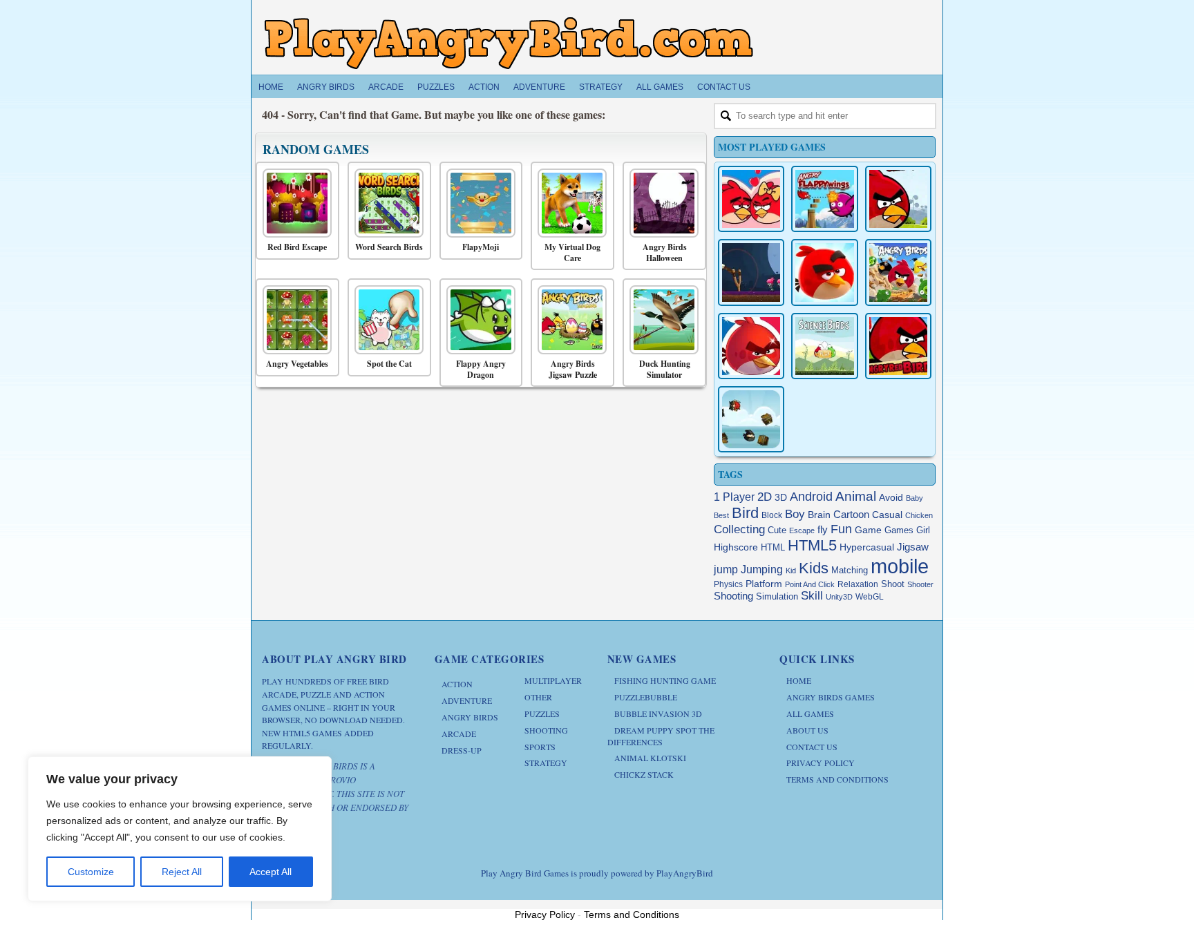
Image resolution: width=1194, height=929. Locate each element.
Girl (923, 530)
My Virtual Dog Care (572, 252)
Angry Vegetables (297, 364)
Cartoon (851, 514)
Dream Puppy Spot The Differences (660, 736)
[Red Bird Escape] (294, 203)
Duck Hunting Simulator (664, 369)
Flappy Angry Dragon (481, 369)
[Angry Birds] (898, 346)
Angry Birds (325, 87)
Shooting (733, 596)
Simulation (777, 596)
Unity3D (839, 597)
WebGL (869, 597)
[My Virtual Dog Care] (569, 203)
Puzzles (436, 87)
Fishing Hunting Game (665, 680)
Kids (813, 568)
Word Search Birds (389, 247)
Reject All (182, 871)
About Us (807, 730)
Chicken (919, 515)
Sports (540, 746)
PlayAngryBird (684, 873)
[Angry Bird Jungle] (898, 272)
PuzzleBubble (645, 696)
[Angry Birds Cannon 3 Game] (751, 199)
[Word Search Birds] (385, 203)
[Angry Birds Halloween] (660, 203)
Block (771, 515)
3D (781, 497)
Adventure (539, 87)
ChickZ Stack (644, 774)
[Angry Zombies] (751, 272)
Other (538, 696)
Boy (795, 514)
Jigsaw (913, 547)
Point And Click (810, 584)
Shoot (892, 584)
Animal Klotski (650, 757)
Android (811, 497)
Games (898, 530)
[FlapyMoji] (477, 203)
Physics (728, 584)
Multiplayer (553, 680)
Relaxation (857, 584)
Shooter (920, 584)
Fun (841, 529)
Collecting (739, 529)
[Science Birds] (824, 346)
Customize (91, 871)
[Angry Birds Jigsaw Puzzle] (569, 319)
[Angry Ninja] (751, 419)
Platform (764, 583)
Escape (802, 530)
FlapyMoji (480, 247)
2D (764, 497)
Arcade (386, 87)
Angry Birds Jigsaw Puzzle (573, 369)
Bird (745, 512)
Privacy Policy (820, 762)
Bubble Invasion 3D (658, 713)
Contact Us (723, 87)
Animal (855, 496)
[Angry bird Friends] (751, 346)
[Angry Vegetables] (294, 319)
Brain (819, 515)
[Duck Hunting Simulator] (660, 319)
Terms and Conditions (837, 779)
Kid (791, 570)
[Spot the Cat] (385, 319)
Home (270, 87)
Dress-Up (462, 750)
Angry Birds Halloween (665, 252)
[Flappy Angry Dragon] (477, 319)
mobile (900, 566)
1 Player (734, 497)
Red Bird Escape (297, 247)
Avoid (891, 497)
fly (822, 529)
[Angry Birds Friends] (824, 272)
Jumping (762, 569)
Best (721, 515)
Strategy (601, 87)
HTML (773, 547)
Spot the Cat (389, 364)
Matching (849, 570)
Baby (914, 498)
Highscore (736, 547)
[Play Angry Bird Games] (508, 43)
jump (726, 569)
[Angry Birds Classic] (898, 199)
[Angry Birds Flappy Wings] (824, 199)
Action (484, 87)
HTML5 (812, 545)
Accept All (270, 871)
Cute (777, 530)
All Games (659, 87)
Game (868, 529)
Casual (887, 515)
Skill (812, 595)
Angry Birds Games (830, 696)
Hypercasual (867, 547)
